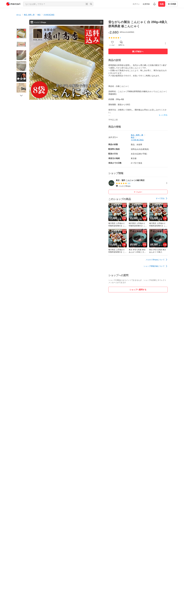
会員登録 (146, 4)
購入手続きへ (138, 51)
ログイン (136, 4)
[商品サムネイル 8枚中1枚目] (21, 33)
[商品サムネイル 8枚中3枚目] (21, 55)
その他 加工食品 (48, 14)
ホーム (18, 14)
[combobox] (58, 4)
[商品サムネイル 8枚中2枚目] (21, 44)
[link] (162, 198)
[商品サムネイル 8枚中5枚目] (21, 77)
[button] (87, 4)
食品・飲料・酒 (29, 14)
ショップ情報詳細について (154, 266)
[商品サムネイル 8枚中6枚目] (21, 88)
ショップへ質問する (138, 289)
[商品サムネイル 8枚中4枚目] (21, 66)
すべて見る (160, 198)
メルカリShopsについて (155, 259)
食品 (38, 14)
